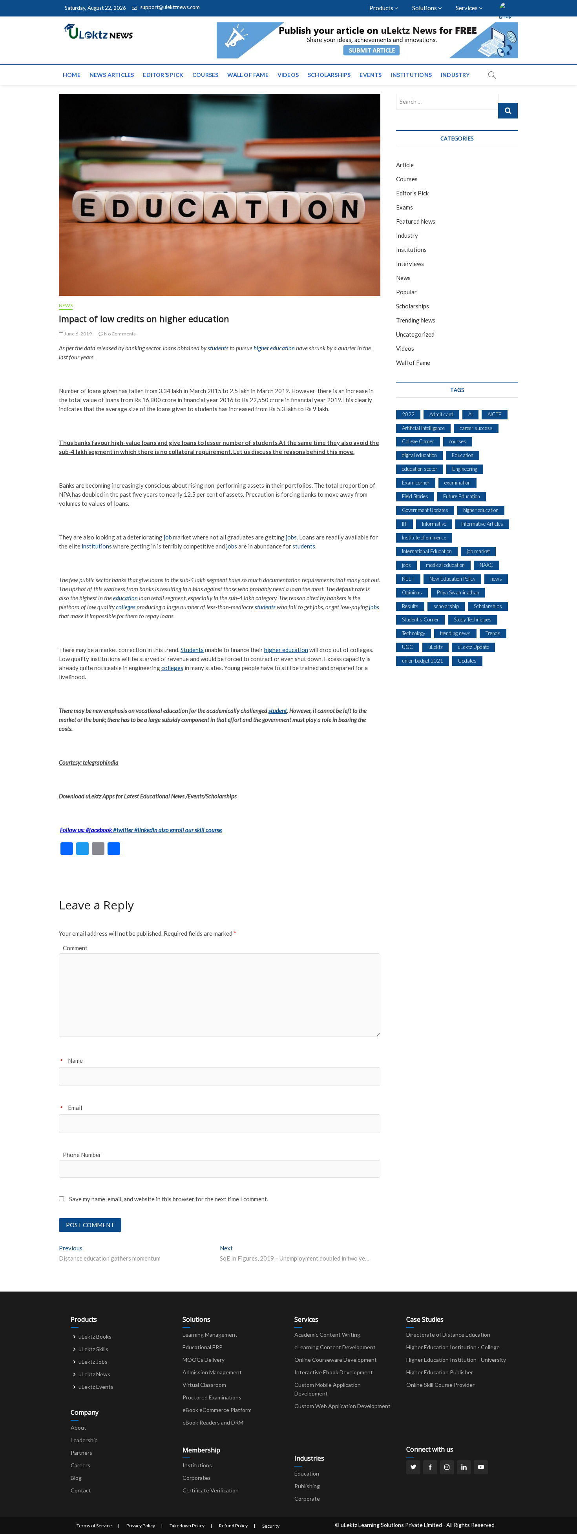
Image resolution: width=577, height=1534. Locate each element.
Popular (406, 291)
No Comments (119, 334)
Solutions (425, 7)
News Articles (111, 74)
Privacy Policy (140, 1526)
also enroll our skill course (190, 829)
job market (478, 551)
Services (467, 7)
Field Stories (415, 496)
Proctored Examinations (212, 1397)
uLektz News (94, 1374)
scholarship (446, 606)
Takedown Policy (187, 1526)
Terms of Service (94, 1526)
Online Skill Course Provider (440, 1384)
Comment (75, 947)
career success (476, 428)
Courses (205, 74)
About (78, 1427)
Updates (467, 661)
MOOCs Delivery (204, 1359)
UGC (407, 647)
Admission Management (212, 1372)
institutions (97, 546)
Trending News (415, 320)
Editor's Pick (412, 193)
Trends (493, 633)
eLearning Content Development (335, 1347)
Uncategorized (415, 334)
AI (470, 414)
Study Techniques (472, 619)
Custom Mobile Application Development (327, 1389)
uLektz (435, 647)
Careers (80, 1465)
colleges (125, 606)
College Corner (418, 441)
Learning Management (210, 1334)
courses (457, 441)
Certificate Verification (211, 1490)
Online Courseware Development (335, 1359)
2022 (408, 414)
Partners (81, 1452)
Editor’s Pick (163, 74)
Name (75, 1060)
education (125, 597)
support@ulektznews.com (169, 7)
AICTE (495, 414)
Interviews (410, 263)
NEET (408, 579)
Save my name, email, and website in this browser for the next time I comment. (168, 1198)
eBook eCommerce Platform (217, 1409)
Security (270, 1526)
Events (371, 74)
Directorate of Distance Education (448, 1334)
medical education (445, 565)
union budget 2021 (422, 661)
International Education (427, 551)
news (496, 579)
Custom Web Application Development (342, 1406)
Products (381, 7)
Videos (288, 74)
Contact (81, 1490)
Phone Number (82, 1154)
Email (75, 1107)
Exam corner (415, 482)
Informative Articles (482, 524)
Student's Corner (420, 619)
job (168, 537)
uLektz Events (96, 1386)
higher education (274, 348)
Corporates (197, 1477)
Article (405, 164)
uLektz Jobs (93, 1361)
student (277, 710)
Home (71, 74)
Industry (455, 74)
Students (192, 649)
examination (457, 482)
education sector (419, 469)
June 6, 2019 (77, 334)
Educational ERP (203, 1347)
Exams (404, 207)
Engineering (464, 469)
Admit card (441, 414)
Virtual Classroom (204, 1384)
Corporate (307, 1498)
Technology (413, 633)
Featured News (415, 221)
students (218, 348)
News (66, 305)
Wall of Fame (247, 74)
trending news (455, 633)
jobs (291, 537)
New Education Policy (452, 579)
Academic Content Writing (327, 1334)
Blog (76, 1477)
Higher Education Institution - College (453, 1347)
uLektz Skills (93, 1349)
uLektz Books (95, 1336)
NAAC (486, 565)
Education (462, 455)
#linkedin (145, 829)
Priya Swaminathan (458, 592)
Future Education (461, 496)
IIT (404, 524)
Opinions (412, 592)
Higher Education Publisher (439, 1372)
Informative (434, 524)
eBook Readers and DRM (213, 1422)
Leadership (84, 1440)
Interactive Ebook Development (333, 1372)
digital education (419, 455)
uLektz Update (473, 647)
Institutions (411, 74)
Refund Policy (233, 1526)
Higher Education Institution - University (456, 1359)
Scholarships (329, 74)
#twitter (123, 829)
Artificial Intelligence (423, 428)
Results (410, 606)
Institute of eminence (424, 537)
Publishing (307, 1486)
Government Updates (425, 510)
